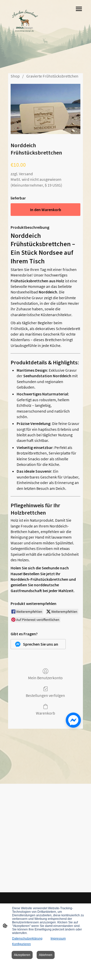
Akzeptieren (22, 955)
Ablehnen (45, 955)
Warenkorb (45, 713)
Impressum (58, 938)
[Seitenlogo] (24, 21)
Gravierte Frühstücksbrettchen (52, 76)
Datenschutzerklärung (27, 938)
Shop (15, 76)
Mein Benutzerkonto (45, 677)
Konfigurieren (21, 944)
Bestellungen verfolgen (45, 695)
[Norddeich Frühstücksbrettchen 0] (45, 109)
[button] (38, 644)
